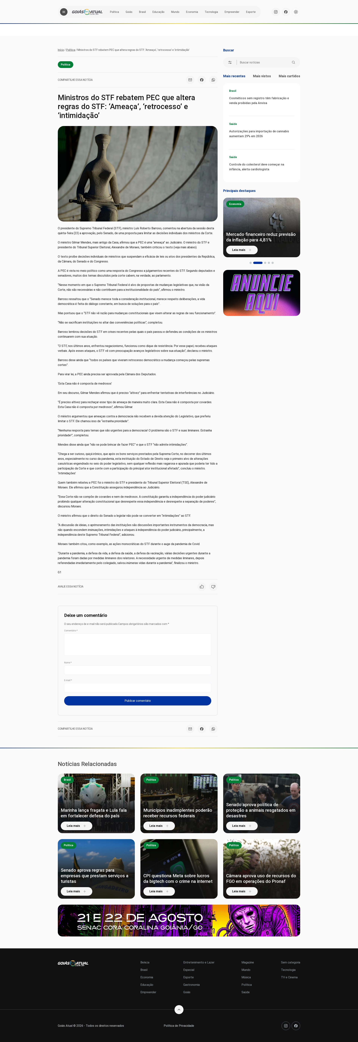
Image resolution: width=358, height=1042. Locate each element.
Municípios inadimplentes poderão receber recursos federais (177, 813)
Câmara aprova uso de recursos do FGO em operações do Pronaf (261, 878)
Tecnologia (211, 11)
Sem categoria (290, 962)
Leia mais (238, 250)
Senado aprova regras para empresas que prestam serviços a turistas (94, 876)
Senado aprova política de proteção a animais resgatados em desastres (261, 810)
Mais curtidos (289, 76)
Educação (158, 11)
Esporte (251, 11)
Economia (192, 11)
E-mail (68, 680)
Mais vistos (262, 76)
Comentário (71, 630)
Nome (68, 662)
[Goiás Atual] (87, 12)
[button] (250, 263)
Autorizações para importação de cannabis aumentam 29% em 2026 (259, 134)
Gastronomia (191, 985)
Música (246, 977)
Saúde (233, 123)
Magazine (247, 962)
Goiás (129, 11)
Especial (188, 970)
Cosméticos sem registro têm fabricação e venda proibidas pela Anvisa (259, 100)
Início (61, 49)
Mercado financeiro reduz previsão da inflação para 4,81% (261, 237)
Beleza (144, 962)
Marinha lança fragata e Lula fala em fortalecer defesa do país (94, 813)
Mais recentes (234, 76)
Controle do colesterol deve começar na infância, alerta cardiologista (256, 167)
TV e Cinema (289, 977)
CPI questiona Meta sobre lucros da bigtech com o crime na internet (178, 878)
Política (114, 11)
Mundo (175, 11)
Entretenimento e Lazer (198, 962)
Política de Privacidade (179, 1025)
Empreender (232, 11)
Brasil (142, 11)
